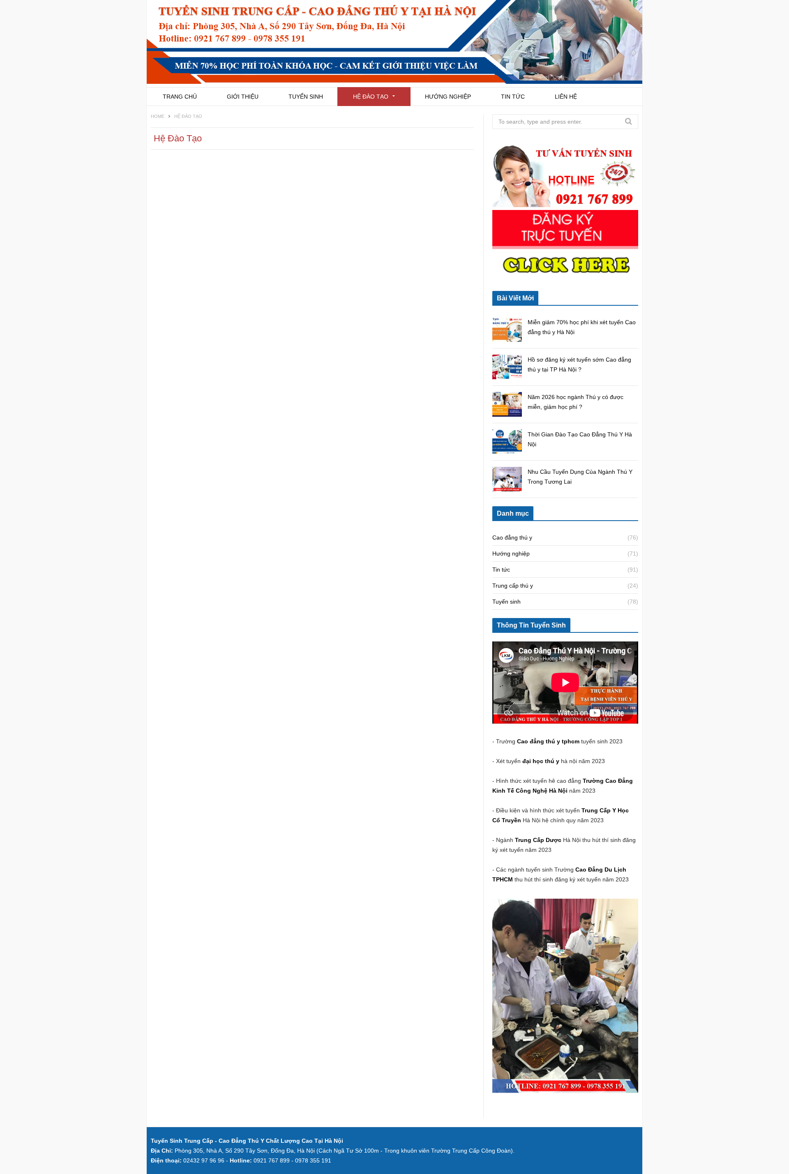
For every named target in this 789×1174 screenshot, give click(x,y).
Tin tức (513, 96)
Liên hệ (566, 96)
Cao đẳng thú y (512, 537)
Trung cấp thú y (512, 585)
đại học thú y (540, 761)
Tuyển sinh (305, 96)
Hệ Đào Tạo (370, 96)
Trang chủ (180, 96)
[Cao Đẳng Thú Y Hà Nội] (394, 43)
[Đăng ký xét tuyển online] (565, 277)
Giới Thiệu (242, 96)
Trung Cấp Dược (539, 840)
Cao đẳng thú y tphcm (548, 741)
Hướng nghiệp (448, 96)
